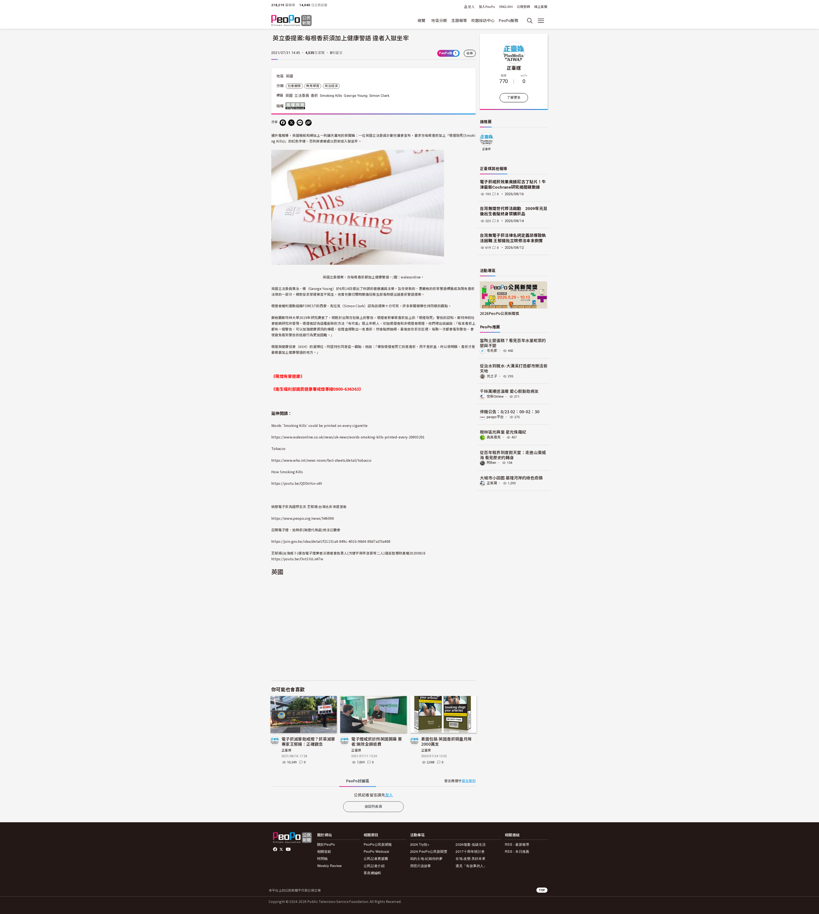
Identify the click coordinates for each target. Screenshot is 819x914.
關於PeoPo (326, 844)
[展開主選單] (541, 20)
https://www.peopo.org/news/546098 (302, 518)
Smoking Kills (331, 95)
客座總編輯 (372, 872)
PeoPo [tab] (357, 781)
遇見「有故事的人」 (471, 865)
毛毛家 (492, 351)
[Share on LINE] (300, 122)
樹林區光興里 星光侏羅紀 (503, 432)
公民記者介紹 (374, 865)
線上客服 (540, 7)
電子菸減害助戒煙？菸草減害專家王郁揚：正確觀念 (308, 741)
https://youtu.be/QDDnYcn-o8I (296, 483)
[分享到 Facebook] (283, 122)
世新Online (495, 396)
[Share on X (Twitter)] (291, 122)
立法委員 (301, 95)
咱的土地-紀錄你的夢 (426, 858)
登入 (471, 6)
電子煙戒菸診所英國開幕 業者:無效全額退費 (376, 741)
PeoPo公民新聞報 (378, 844)
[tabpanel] (373, 795)
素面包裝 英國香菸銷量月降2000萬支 (446, 741)
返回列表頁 (373, 807)
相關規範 (324, 851)
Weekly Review (329, 865)
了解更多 (514, 98)
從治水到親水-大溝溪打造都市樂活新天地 (513, 368)
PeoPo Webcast (376, 851)
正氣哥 (492, 483)
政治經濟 (331, 86)
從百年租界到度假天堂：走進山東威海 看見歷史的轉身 (513, 454)
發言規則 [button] (469, 781)
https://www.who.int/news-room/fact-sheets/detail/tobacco (321, 460)
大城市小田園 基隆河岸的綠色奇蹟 (511, 477)
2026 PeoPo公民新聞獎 (428, 851)
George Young (355, 95)
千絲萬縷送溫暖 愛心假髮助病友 (509, 391)
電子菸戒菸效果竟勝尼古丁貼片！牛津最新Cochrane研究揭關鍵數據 (513, 184)
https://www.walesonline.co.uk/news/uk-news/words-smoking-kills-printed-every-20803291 (348, 437)
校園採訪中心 (483, 20)
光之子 (492, 376)
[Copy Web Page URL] (308, 122)
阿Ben (491, 463)
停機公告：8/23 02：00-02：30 (510, 411)
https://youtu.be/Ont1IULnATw (297, 558)
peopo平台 (495, 417)
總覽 (421, 20)
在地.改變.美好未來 (470, 858)
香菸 (314, 95)
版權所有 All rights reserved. (296, 105)
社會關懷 (294, 86)
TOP (542, 890)
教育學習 (312, 86)
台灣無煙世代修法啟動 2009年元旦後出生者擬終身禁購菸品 (513, 211)
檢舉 (470, 53)
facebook (275, 849)
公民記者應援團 (376, 858)
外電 (278, 135)
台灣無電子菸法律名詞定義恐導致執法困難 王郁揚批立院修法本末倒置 (513, 238)
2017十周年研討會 (470, 851)
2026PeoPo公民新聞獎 (499, 313)
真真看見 (494, 437)
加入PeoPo (487, 7)
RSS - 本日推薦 (517, 851)
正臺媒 (286, 750)
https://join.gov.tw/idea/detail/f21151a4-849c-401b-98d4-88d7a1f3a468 (330, 541)
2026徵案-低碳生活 (471, 844)
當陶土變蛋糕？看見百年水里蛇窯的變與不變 (513, 342)
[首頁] (291, 21)
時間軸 (322, 858)
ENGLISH (506, 7)
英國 (289, 76)
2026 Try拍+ (420, 844)
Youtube (288, 849)
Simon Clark (379, 95)
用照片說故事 (420, 865)
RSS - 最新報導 (517, 844)
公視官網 (523, 7)
